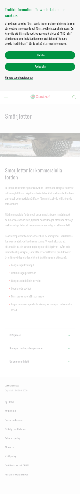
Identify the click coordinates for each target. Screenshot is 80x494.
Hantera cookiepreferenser (19, 77)
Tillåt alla (40, 55)
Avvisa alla (40, 66)
